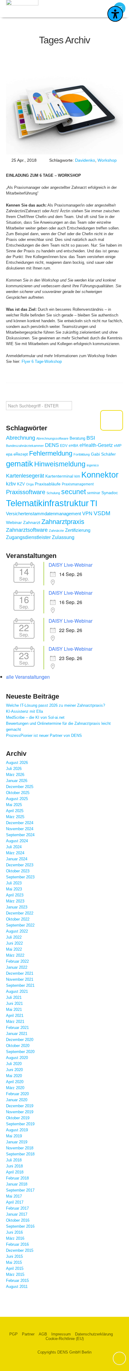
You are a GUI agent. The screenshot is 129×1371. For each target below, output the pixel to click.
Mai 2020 (14, 1075)
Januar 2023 (16, 907)
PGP (13, 1334)
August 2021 (17, 991)
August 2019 (17, 1130)
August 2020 (17, 1057)
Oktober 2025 (17, 792)
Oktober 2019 (17, 1118)
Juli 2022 (14, 937)
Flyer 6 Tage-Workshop (42, 361)
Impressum (61, 1334)
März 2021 (15, 1021)
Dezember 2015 (19, 1250)
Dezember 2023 (19, 865)
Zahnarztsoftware (27, 530)
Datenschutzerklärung (94, 1334)
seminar (93, 493)
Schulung (53, 493)
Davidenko (85, 160)
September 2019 (20, 1124)
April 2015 (14, 1268)
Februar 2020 (17, 1094)
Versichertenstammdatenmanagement (43, 513)
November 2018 (19, 1148)
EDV (64, 445)
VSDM (102, 513)
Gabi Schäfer (103, 454)
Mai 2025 (14, 804)
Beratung (77, 438)
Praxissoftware (25, 492)
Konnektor (99, 474)
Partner (28, 1334)
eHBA (73, 445)
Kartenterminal (59, 476)
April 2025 (14, 811)
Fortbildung (82, 454)
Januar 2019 (16, 1142)
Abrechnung (20, 438)
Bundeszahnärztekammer (25, 445)
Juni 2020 (14, 1069)
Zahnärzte (56, 530)
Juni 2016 (14, 1232)
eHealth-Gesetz (96, 445)
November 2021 (19, 979)
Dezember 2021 (19, 973)
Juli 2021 (14, 997)
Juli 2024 (14, 847)
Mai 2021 (14, 1009)
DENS (52, 445)
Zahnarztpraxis (62, 521)
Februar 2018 (17, 1178)
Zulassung (63, 537)
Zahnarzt (31, 522)
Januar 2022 (16, 967)
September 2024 (20, 835)
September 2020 (20, 1051)
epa (9, 454)
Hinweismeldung (60, 464)
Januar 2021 (16, 1033)
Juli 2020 (14, 1063)
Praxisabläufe (48, 483)
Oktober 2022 (17, 919)
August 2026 (17, 762)
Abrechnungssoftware (52, 438)
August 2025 (17, 798)
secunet (73, 492)
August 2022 (17, 931)
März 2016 (15, 1238)
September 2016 (20, 1226)
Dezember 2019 (19, 1106)
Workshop (107, 160)
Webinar (14, 522)
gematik (19, 463)
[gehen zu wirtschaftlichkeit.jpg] (64, 111)
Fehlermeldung (50, 453)
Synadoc (109, 492)
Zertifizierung (77, 530)
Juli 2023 (14, 883)
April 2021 (14, 1015)
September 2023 (20, 877)
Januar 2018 (16, 1184)
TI (94, 503)
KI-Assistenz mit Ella (24, 711)
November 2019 (19, 1112)
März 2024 (15, 853)
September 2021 (20, 985)
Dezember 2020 (19, 1039)
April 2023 (14, 895)
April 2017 (14, 1202)
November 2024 (19, 829)
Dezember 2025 (19, 786)
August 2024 (17, 841)
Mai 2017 (14, 1196)
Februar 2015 (17, 1280)
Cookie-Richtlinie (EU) (65, 1339)
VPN (87, 513)
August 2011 (17, 1286)
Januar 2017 (16, 1214)
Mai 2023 (14, 889)
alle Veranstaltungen (28, 676)
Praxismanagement (78, 484)
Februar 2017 (17, 1208)
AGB (43, 1334)
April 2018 (14, 1172)
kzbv (11, 483)
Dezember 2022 (19, 913)
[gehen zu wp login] (118, 1334)
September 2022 (20, 925)
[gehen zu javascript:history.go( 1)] (111, 420)
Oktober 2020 (17, 1045)
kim (77, 476)
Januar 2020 (16, 1100)
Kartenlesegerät (25, 476)
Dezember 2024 (19, 823)
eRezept (21, 454)
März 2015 (15, 1274)
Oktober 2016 (17, 1220)
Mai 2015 (14, 1262)
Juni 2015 (14, 1256)
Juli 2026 (14, 768)
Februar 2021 (17, 1027)
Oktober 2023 (17, 871)
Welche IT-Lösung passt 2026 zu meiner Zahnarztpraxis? (55, 705)
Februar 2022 (17, 961)
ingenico (93, 465)
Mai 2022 (14, 949)
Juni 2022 (14, 943)
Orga (30, 484)
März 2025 (15, 817)
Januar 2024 (16, 859)
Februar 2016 (17, 1244)
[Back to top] (119, 1358)
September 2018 (20, 1154)
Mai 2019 (14, 1136)
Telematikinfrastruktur (47, 503)
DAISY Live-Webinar (70, 564)
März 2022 (15, 955)
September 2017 (20, 1190)
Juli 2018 (14, 1160)
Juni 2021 (14, 1003)
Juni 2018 (14, 1166)
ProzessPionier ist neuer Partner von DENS (44, 735)
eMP (118, 445)
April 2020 (14, 1082)
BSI (90, 438)
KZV (21, 484)
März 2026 (15, 774)
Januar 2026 (16, 780)
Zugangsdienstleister (28, 537)
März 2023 (15, 901)
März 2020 (15, 1088)
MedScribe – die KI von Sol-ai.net (35, 717)
